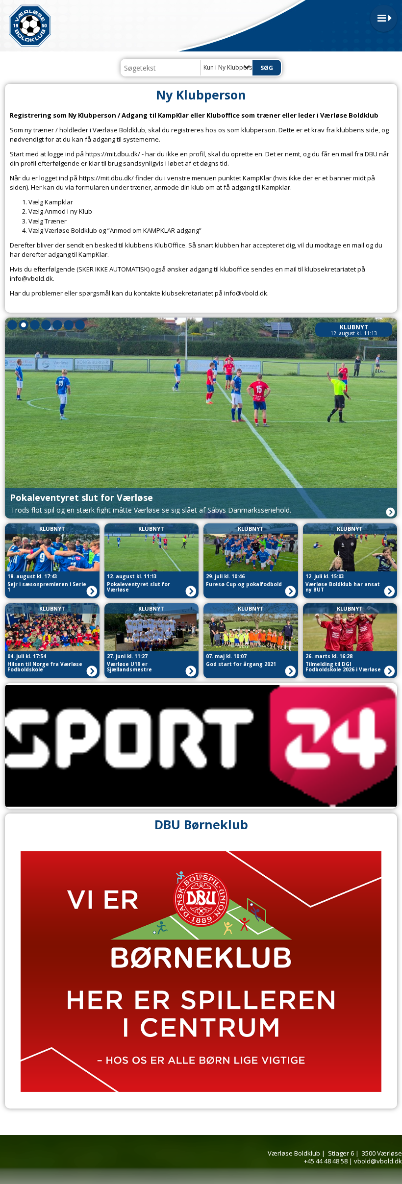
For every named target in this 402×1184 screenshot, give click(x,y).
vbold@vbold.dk (378, 1161)
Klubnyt (354, 327)
